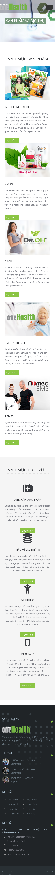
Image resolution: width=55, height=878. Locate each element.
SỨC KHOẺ (13, 804)
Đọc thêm (11, 140)
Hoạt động (32, 804)
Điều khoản (32, 799)
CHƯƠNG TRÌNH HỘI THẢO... (23, 760)
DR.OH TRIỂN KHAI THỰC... (22, 778)
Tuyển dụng (14, 808)
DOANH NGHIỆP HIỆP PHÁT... (23, 769)
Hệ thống (31, 813)
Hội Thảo (31, 808)
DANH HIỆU (14, 799)
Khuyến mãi (14, 813)
